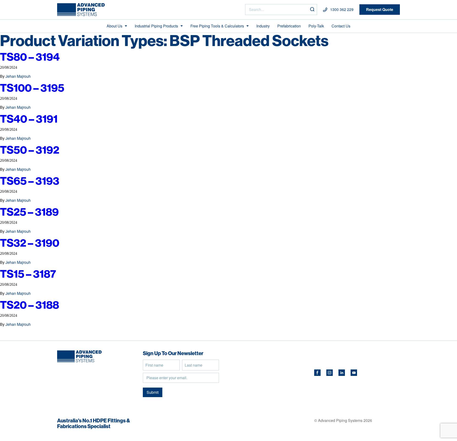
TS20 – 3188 (29, 304)
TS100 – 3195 (32, 87)
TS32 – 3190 (29, 242)
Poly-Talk (316, 26)
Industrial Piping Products (156, 26)
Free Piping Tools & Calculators (217, 26)
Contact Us (341, 26)
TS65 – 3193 (29, 180)
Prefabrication (289, 26)
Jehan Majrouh (18, 76)
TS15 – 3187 (28, 273)
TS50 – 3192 (29, 149)
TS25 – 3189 (29, 211)
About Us (114, 26)
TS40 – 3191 (29, 118)
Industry (263, 26)
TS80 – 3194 (30, 56)
